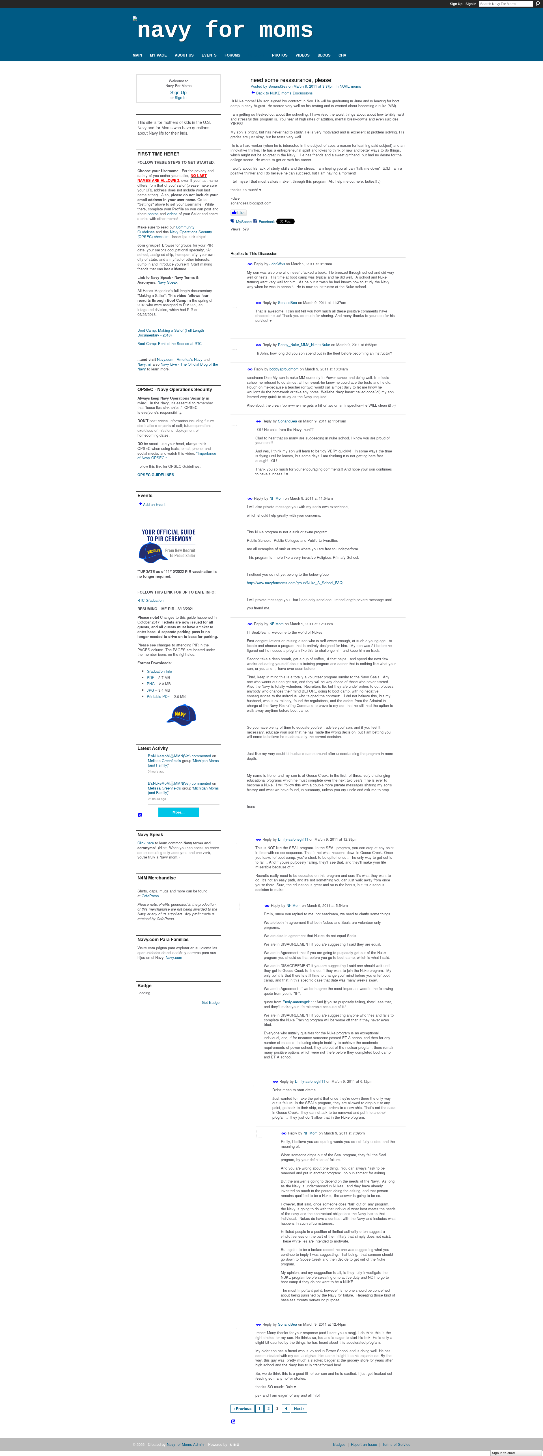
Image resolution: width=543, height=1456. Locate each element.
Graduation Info (159, 671)
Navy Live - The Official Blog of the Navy (177, 366)
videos (172, 213)
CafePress (150, 895)
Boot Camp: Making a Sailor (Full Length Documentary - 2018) (170, 332)
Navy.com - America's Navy (179, 359)
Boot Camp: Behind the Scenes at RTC (169, 343)
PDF (150, 677)
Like (241, 212)
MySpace (244, 221)
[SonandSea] (238, 91)
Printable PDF (158, 696)
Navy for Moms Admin (185, 1444)
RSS (140, 815)
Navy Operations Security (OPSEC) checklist (174, 234)
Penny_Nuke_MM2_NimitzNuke (304, 344)
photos (153, 213)
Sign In (471, 4)
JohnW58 (277, 263)
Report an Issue (364, 1444)
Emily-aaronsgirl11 (293, 839)
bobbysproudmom (284, 369)
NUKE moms (350, 86)
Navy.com (174, 957)
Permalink (250, 264)
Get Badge (210, 1002)
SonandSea (277, 86)
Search (537, 3)
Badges (339, 1444)
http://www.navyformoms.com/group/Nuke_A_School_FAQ (294, 582)
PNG (151, 683)
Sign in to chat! (503, 1453)
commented (201, 755)
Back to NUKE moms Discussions (284, 93)
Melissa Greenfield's (164, 760)
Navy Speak (168, 282)
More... (179, 812)
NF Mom (277, 498)
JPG (150, 690)
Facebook (267, 221)
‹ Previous (242, 1408)
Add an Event (154, 504)
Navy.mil (144, 364)
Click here (145, 842)
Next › (299, 1408)
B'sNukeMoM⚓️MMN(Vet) (169, 755)
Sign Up (456, 4)
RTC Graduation (150, 600)
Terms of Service (396, 1444)
